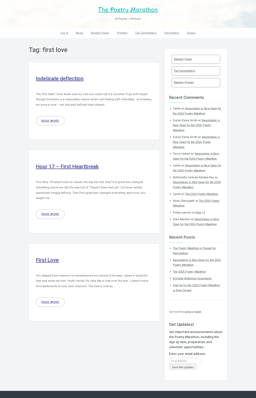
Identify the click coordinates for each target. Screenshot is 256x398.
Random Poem (100, 33)
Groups (191, 33)
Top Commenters (145, 33)
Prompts (122, 33)
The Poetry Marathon (128, 9)
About (79, 33)
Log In (64, 33)
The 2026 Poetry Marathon (201, 194)
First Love (47, 260)
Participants (171, 33)
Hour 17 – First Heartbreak (67, 166)
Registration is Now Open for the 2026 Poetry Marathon (196, 125)
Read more (50, 121)
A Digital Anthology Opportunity (192, 278)
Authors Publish (192, 311)
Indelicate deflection (60, 78)
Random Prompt (184, 82)
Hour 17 (200, 212)
